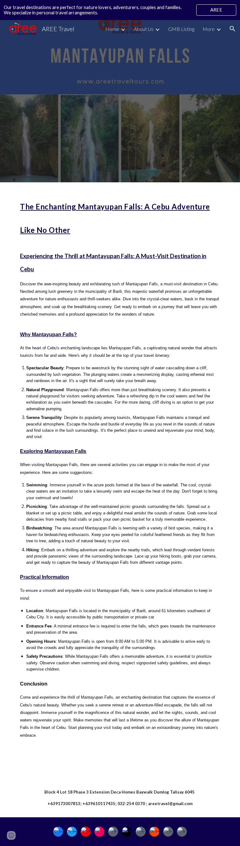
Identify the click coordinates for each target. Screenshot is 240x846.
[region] (120, 10)
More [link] (208, 29)
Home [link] (112, 29)
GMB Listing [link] (181, 29)
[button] (232, 28)
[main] (120, 480)
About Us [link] (143, 29)
